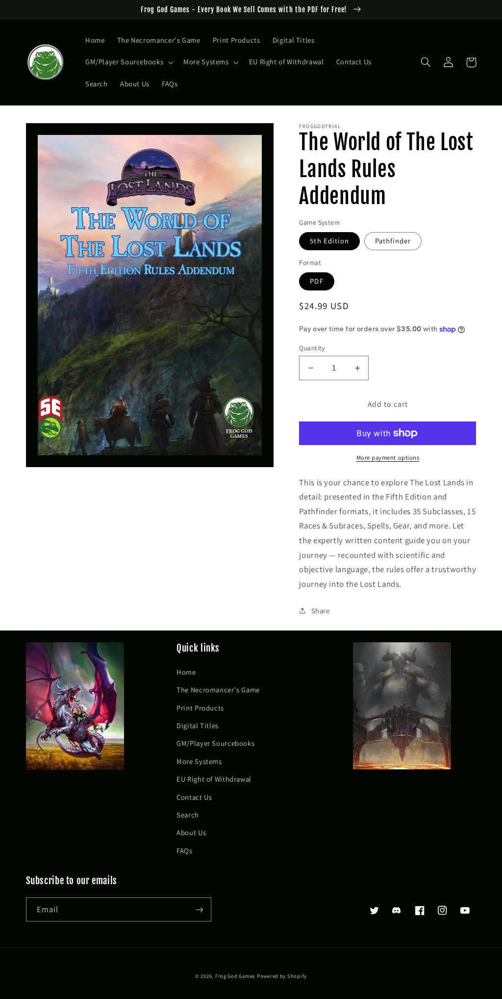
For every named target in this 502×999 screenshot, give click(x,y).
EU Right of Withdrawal (213, 779)
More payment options (388, 457)
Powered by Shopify (282, 976)
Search (187, 814)
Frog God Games (235, 976)
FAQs (184, 850)
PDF (316, 281)
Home (186, 672)
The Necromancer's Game (218, 689)
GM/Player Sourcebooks (215, 743)
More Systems (199, 761)
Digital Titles (197, 725)
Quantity (312, 347)
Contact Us (194, 797)
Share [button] (320, 610)
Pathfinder (393, 240)
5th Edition (329, 240)
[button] (128, 62)
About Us (191, 832)
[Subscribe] (199, 909)
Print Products (200, 707)
